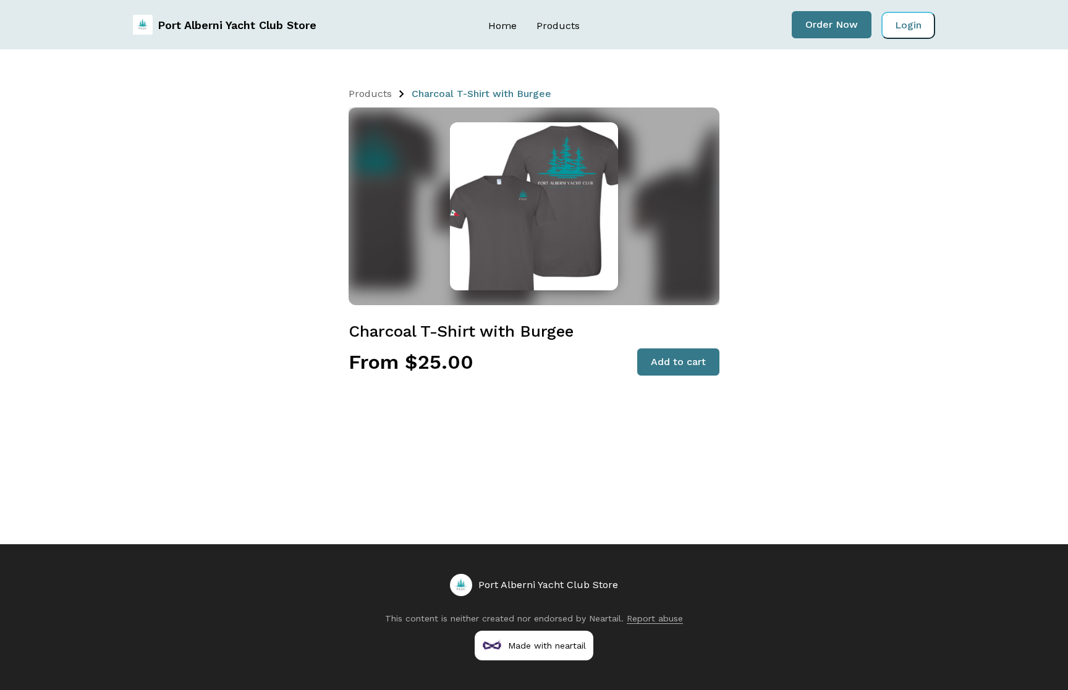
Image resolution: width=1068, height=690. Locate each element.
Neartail (605, 618)
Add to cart (678, 362)
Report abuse (655, 618)
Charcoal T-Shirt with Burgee (481, 93)
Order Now (831, 24)
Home (502, 26)
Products (558, 26)
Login (908, 25)
